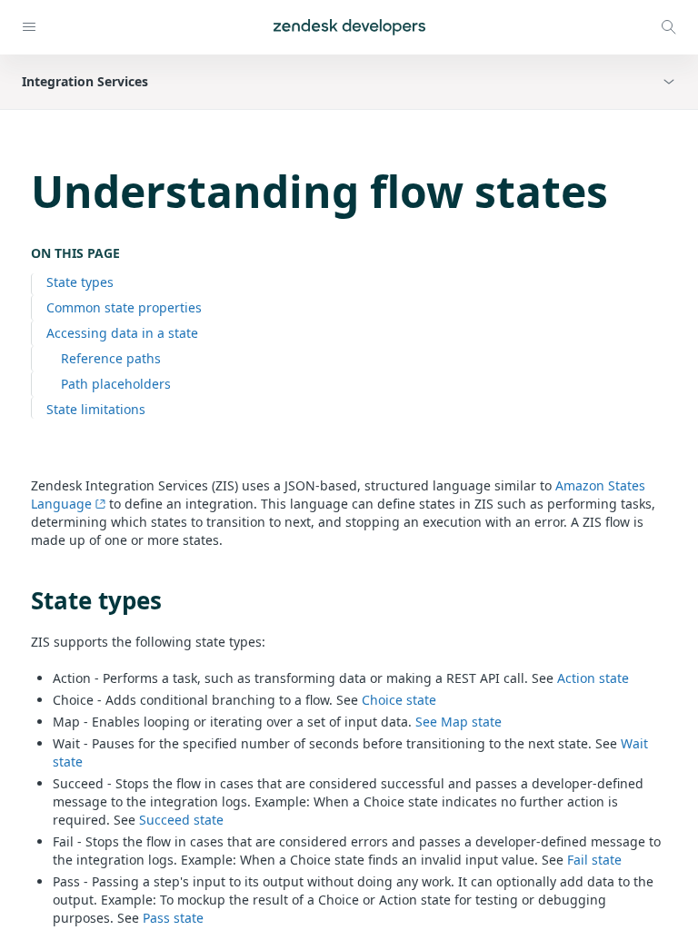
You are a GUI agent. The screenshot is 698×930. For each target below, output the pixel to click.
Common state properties (124, 307)
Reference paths (111, 358)
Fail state (594, 859)
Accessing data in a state (122, 332)
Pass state (173, 917)
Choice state (399, 699)
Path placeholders (116, 383)
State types (80, 282)
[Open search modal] (669, 27)
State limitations (95, 409)
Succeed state (181, 819)
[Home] (349, 27)
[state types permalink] (22, 600)
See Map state (458, 721)
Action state (593, 678)
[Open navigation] (29, 27)
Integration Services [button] (85, 81)
